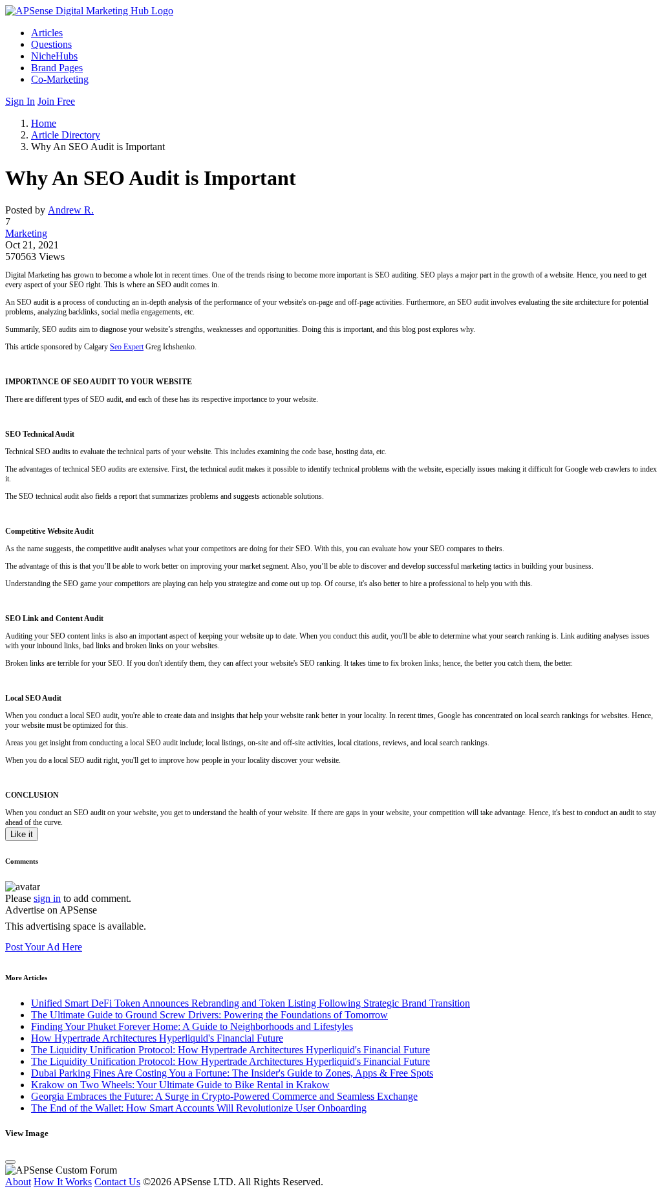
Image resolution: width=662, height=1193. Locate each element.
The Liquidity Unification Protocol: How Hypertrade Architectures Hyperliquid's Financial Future (230, 1049)
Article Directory (65, 134)
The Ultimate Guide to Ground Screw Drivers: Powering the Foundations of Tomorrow (209, 1014)
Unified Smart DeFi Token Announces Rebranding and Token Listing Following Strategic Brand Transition (250, 1003)
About (18, 1181)
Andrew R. (71, 209)
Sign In (20, 101)
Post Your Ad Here (43, 946)
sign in (47, 898)
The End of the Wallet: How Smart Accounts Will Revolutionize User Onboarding (199, 1107)
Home (43, 123)
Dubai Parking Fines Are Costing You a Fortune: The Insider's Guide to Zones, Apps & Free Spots (232, 1072)
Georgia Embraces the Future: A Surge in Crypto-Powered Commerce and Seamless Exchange (224, 1096)
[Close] (10, 1162)
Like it (21, 834)
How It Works (63, 1181)
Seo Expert (127, 346)
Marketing (26, 233)
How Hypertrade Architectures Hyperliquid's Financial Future (157, 1038)
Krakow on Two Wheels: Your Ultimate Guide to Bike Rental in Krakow (180, 1084)
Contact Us (117, 1181)
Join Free (56, 101)
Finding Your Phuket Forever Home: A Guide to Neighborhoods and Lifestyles (192, 1026)
